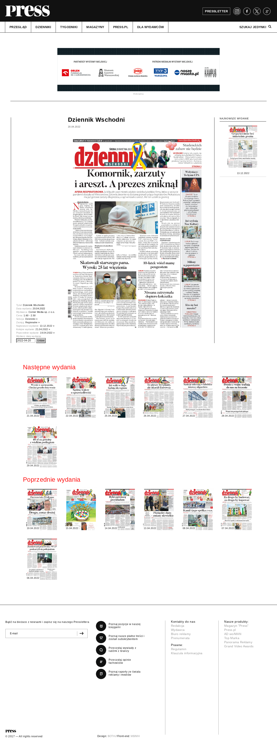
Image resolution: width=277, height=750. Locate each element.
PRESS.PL (120, 27)
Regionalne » (32, 322)
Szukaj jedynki (252, 27)
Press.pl (230, 630)
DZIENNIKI (43, 27)
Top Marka (231, 638)
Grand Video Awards (239, 646)
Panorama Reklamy (238, 642)
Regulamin (178, 649)
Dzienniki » (31, 319)
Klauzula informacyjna (187, 653)
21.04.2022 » (42, 329)
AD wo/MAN (232, 634)
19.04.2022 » (47, 332)
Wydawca (178, 630)
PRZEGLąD (18, 27)
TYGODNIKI (69, 27)
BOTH (111, 736)
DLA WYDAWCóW (150, 27)
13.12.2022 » (47, 326)
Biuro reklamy (181, 634)
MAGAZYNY (95, 27)
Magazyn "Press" (236, 625)
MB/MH (135, 736)
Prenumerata (180, 638)
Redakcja (177, 625)
